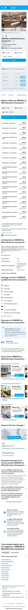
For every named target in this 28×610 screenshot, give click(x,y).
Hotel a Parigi (5, 579)
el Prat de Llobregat (19, 606)
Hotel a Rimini (5, 563)
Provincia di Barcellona (6, 606)
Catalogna (18, 603)
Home (4, 603)
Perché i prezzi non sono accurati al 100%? (13, 597)
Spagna (9, 603)
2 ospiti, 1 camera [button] (7, 56)
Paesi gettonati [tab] (15, 552)
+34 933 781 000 (6, 46)
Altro (2, 252)
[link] (13, 378)
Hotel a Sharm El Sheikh (7, 561)
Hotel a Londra (5, 577)
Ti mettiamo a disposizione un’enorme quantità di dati (12, 594)
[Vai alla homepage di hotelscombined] (10, 7)
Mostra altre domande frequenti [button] (14, 501)
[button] (2, 7)
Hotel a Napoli (5, 573)
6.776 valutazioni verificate (15, 48)
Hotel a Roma (5, 571)
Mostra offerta (17, 375)
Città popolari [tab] (5, 552)
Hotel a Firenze (5, 575)
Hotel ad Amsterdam (6, 565)
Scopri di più (6, 226)
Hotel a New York (6, 569)
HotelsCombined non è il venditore (11, 591)
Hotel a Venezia (5, 567)
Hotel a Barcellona (6, 559)
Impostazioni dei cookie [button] (6, 232)
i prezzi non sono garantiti (10, 587)
